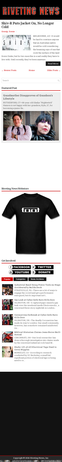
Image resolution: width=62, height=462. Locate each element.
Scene (12, 31)
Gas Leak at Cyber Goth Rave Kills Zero (34, 299)
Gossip (5, 31)
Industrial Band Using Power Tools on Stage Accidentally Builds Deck (37, 286)
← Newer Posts (9, 70)
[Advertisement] (31, 164)
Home (32, 70)
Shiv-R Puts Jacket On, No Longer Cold (28, 25)
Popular (7, 279)
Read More (53, 63)
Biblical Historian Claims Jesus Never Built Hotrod (37, 333)
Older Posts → (53, 70)
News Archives (37, 279)
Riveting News (37, 458)
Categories (20, 279)
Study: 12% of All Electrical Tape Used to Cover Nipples (35, 348)
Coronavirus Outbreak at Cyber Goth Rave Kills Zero (36, 316)
